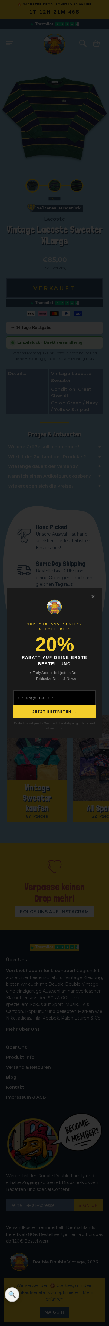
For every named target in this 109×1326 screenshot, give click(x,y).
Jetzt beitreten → (54, 711)
